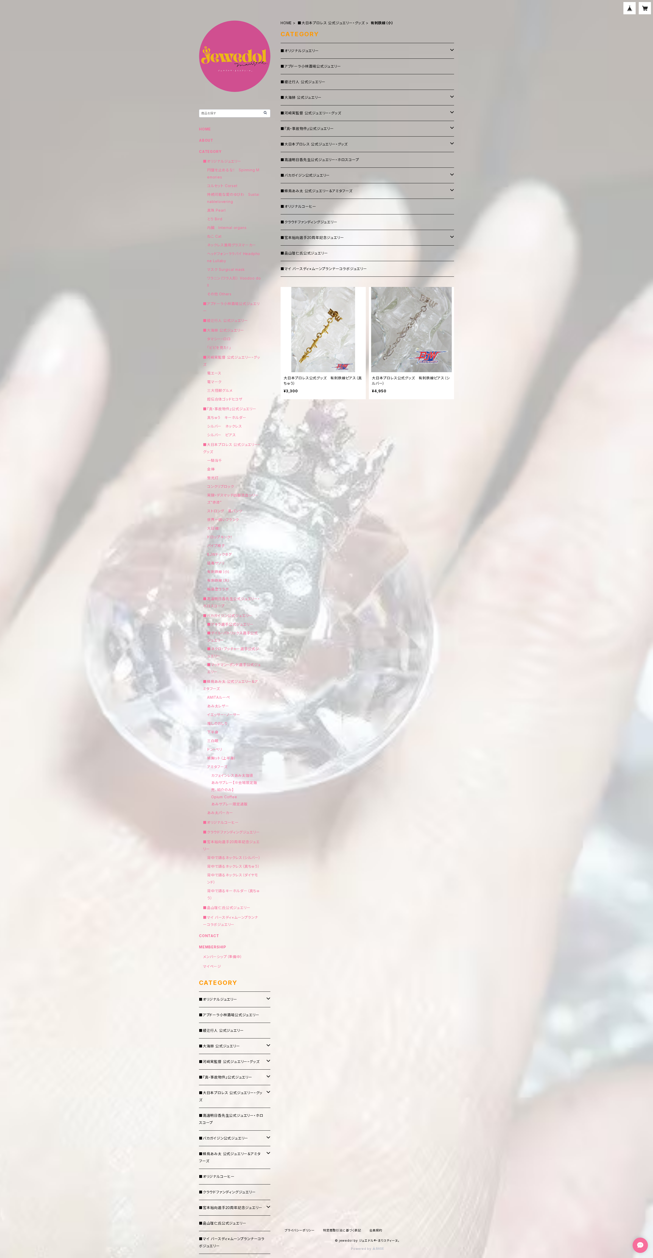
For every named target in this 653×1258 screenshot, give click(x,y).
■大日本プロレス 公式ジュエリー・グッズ (331, 23)
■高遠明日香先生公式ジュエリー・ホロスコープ (320, 160)
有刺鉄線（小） (218, 572)
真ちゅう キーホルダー (226, 417)
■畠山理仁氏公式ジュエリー (304, 253)
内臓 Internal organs (226, 227)
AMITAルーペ (218, 697)
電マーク (214, 382)
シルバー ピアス (221, 435)
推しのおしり (217, 723)
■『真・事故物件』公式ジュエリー (307, 128)
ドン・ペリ (214, 749)
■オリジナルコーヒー (298, 206)
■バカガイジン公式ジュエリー (305, 175)
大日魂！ (213, 528)
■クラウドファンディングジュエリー (309, 222)
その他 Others (219, 294)
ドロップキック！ (219, 537)
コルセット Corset (222, 186)
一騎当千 (214, 460)
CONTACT (209, 936)
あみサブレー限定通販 (229, 804)
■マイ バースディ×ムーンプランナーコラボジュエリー (324, 269)
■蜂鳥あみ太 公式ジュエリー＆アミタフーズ (317, 191)
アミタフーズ (217, 767)
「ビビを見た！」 (219, 347)
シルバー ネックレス (224, 426)
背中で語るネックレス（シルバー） (234, 857)
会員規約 (375, 1230)
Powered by (361, 1249)
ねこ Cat (214, 236)
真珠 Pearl (216, 210)
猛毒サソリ (215, 563)
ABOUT (206, 140)
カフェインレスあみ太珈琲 (232, 775)
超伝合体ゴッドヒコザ (224, 399)
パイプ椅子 (216, 545)
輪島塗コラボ (218, 589)
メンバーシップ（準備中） (222, 956)
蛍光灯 (212, 478)
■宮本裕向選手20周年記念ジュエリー (312, 237)
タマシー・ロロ (219, 339)
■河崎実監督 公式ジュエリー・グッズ (311, 113)
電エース (214, 373)
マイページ (212, 966)
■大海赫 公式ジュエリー (301, 97)
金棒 (211, 469)
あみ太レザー (218, 706)
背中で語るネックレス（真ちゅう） (233, 866)
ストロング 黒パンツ (224, 511)
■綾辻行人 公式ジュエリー (303, 82)
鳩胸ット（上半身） (221, 758)
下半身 (212, 732)
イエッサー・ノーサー (223, 714)
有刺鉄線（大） (218, 580)
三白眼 (212, 741)
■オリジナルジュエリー (300, 51)
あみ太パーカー (220, 813)
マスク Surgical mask (226, 269)
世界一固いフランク (223, 519)
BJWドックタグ (219, 554)
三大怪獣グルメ (220, 390)
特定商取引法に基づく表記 (342, 1230)
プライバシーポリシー (300, 1230)
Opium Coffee (224, 797)
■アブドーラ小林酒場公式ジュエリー (311, 66)
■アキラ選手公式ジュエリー (230, 624)
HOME (286, 23)
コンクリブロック (220, 486)
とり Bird (214, 219)
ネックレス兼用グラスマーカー (231, 245)
